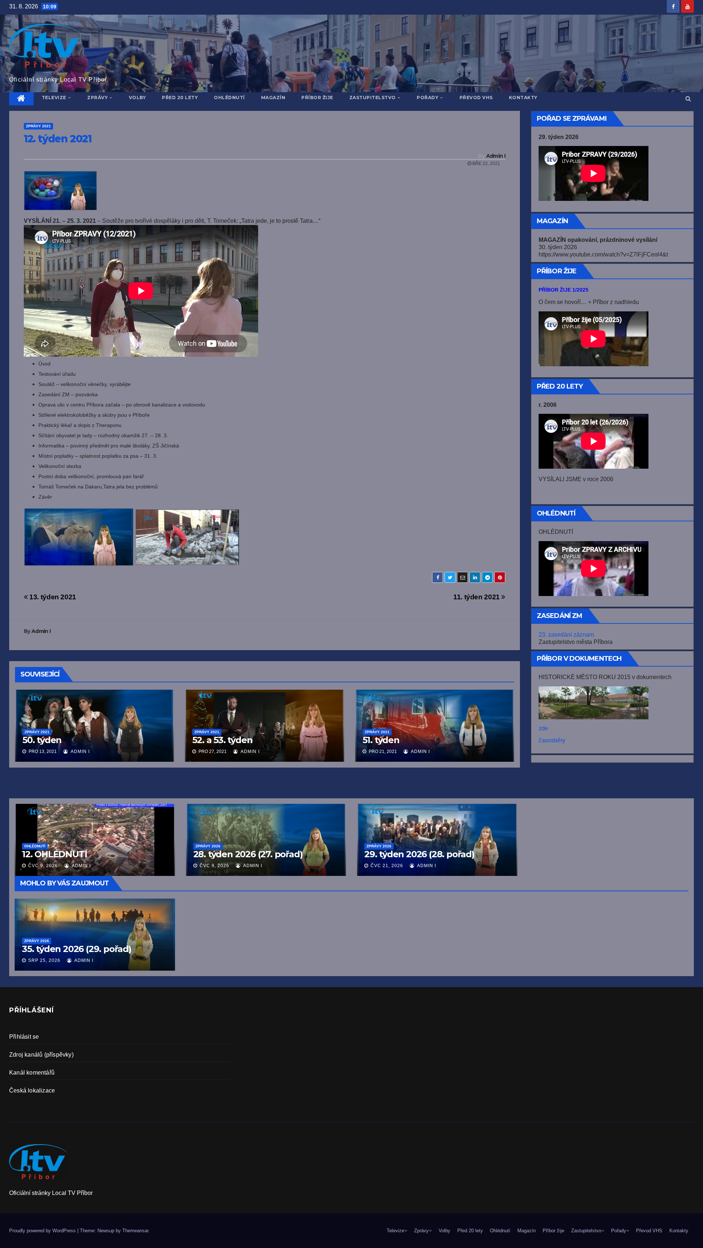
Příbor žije (317, 97)
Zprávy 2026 (36, 941)
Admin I (495, 156)
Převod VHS (476, 97)
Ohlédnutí (229, 97)
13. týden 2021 (52, 597)
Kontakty (523, 97)
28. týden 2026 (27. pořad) (248, 854)
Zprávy (97, 97)
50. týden (42, 740)
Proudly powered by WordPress (43, 1230)
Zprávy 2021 (38, 126)
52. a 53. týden (222, 740)
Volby (137, 97)
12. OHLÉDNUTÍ (54, 854)
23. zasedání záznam (566, 635)
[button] (688, 98)
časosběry (552, 740)
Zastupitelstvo (372, 97)
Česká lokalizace (32, 1090)
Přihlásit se (24, 1037)
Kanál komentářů (32, 1072)
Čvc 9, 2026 (43, 865)
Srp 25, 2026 (44, 960)
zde (543, 728)
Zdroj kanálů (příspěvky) (41, 1055)
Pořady (427, 97)
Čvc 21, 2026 (387, 865)
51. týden (380, 740)
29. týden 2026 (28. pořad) (419, 854)
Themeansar (135, 1230)
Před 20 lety (180, 97)
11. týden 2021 (477, 597)
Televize (54, 97)
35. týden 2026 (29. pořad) (76, 949)
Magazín (273, 97)
